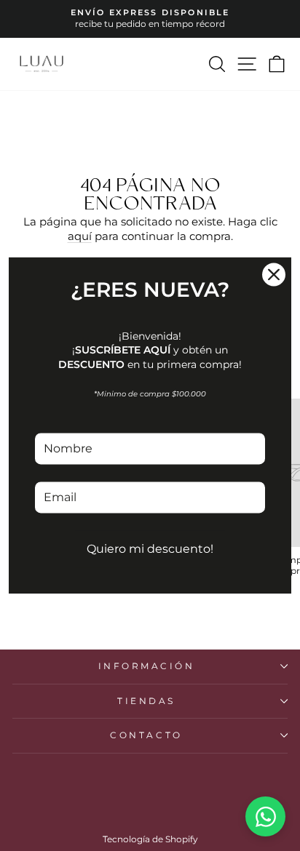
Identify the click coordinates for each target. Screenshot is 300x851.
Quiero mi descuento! (150, 549)
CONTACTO (146, 735)
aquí (80, 236)
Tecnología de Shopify (150, 839)
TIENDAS (146, 701)
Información (146, 666)
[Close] (273, 274)
